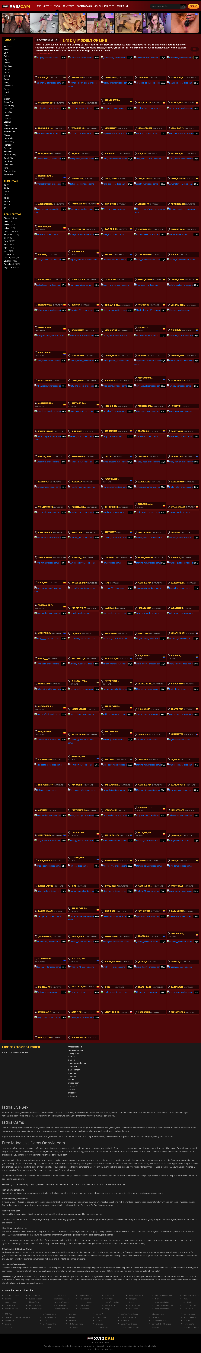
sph (9, 247)
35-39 (7, 198)
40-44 (7, 201)
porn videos (84, 1305)
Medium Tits (9, 132)
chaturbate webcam (129, 1317)
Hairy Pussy (9, 105)
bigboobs (11, 267)
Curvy (6, 79)
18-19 (6, 185)
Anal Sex (8, 46)
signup (193, 6)
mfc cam (72, 1314)
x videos (72, 1076)
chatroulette (10, 1305)
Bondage (8, 66)
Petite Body (9, 141)
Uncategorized (75, 1046)
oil (8, 238)
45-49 (7, 204)
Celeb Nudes (134, 1305)
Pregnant (8, 148)
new (9, 241)
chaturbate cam (189, 1305)
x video (71, 1060)
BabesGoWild (10, 1320)
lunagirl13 (133, 1299)
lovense (11, 261)
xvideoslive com (86, 1295)
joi (8, 251)
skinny (10, 224)
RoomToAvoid (84, 6)
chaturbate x (189, 1320)
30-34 (7, 195)
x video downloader (77, 1063)
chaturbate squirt (162, 1309)
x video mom (74, 1069)
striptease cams (49, 1314)
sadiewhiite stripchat (129, 1314)
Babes (7, 56)
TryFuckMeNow (190, 1317)
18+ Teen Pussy (60, 1295)
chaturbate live (102, 1327)
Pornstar (7, 145)
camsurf (99, 1314)
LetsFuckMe (188, 1309)
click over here (158, 1314)
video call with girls (191, 1295)
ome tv (45, 1320)
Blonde (7, 62)
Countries (68, 6)
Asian (6, 49)
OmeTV (17, 1052)
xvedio (71, 1079)
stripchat (122, 6)
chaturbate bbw (49, 1317)
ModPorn (125, 1320)
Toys (6, 168)
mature (10, 1052)
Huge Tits (8, 112)
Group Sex (8, 102)
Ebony (6, 82)
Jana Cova (156, 1317)
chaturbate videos (61, 1299)
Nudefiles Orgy (35, 1309)
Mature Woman (10, 128)
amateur (4, 1052)
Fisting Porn (110, 1305)
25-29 (6, 191)
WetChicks (73, 1327)
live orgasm (12, 257)
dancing (11, 231)
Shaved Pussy (10, 155)
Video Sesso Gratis (160, 1320)
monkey (99, 1320)
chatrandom (84, 1309)
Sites (46, 6)
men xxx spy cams (86, 1302)
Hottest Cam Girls (61, 1309)
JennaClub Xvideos (129, 1324)
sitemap (8, 1327)
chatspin (72, 1320)
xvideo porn (73, 1083)
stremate (8, 1299)
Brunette (8, 69)
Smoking (8, 161)
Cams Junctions (36, 1295)
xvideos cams (10, 1302)
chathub (99, 1324)
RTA (94, 1343)
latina (10, 228)
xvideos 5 (72, 1086)
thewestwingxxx (111, 1295)
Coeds (7, 72)
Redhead (8, 151)
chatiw (72, 1317)
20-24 (6, 188)
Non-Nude (8, 138)
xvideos (25, 1052)
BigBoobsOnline (49, 1324)
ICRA (107, 1343)
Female (7, 89)
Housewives (9, 109)
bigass (10, 218)
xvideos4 (72, 1096)
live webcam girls (86, 1299)
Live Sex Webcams (61, 1302)
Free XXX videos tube (130, 1327)
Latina (6, 115)
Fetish (6, 92)
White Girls (8, 174)
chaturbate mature (137, 1295)
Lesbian (7, 122)
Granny (7, 99)
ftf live (157, 1299)
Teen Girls (8, 164)
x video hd (73, 1066)
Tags (57, 6)
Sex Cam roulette (104, 6)
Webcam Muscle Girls (163, 1295)
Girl (5, 95)
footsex (10, 254)
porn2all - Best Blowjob (161, 1324)
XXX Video (109, 1299)
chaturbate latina (12, 1295)
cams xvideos (189, 1314)
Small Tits (8, 158)
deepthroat (12, 264)
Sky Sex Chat (188, 1302)
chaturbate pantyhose (164, 1305)
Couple (7, 76)
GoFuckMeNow (60, 1305)
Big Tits (7, 59)
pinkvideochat (35, 1305)
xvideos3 (72, 1092)
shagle (107, 1309)
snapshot (11, 234)
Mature (7, 125)
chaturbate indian (162, 1302)
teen (9, 221)
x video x (72, 1073)
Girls (8, 39)
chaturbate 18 (48, 1327)
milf (14, 1052)
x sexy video (73, 1053)
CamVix (186, 1299)
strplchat (155, 1327)
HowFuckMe (189, 1324)
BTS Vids (8, 1314)
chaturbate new (11, 1309)
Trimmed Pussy (11, 171)
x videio (71, 1056)
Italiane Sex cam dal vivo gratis (17, 1317)
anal (9, 244)
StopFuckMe (101, 1317)
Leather (7, 118)
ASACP (100, 1343)
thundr (132, 1302)
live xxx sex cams (36, 1299)
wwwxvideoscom (76, 1050)
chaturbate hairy (76, 1324)
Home (38, 6)
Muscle (7, 135)
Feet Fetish (9, 85)
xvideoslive (133, 1309)
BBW (6, 53)
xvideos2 (72, 1089)
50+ (6, 208)
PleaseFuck (34, 1302)
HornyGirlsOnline (112, 1302)
